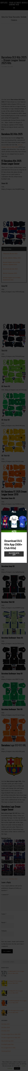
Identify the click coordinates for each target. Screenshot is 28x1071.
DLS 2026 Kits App (14, 554)
